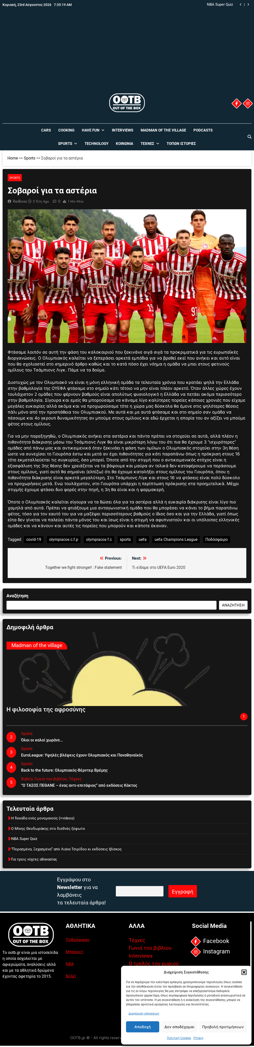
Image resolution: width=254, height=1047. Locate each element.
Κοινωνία (124, 143)
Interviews (122, 130)
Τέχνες (147, 143)
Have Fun (90, 130)
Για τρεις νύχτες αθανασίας (34, 859)
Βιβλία (27, 779)
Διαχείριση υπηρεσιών (143, 1013)
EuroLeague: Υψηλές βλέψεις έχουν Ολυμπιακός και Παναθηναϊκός (82, 755)
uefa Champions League (176, 539)
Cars (46, 130)
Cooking (66, 130)
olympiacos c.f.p (63, 539)
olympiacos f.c (99, 539)
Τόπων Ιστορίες (181, 143)
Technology (96, 143)
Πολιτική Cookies (179, 1038)
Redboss (20, 201)
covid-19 (33, 539)
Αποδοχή (142, 1026)
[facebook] (236, 103)
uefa (143, 539)
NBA (70, 963)
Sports (65, 143)
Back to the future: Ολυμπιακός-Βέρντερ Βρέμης (64, 770)
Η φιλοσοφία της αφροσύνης (46, 709)
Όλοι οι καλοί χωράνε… (42, 740)
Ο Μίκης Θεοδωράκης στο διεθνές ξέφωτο (48, 828)
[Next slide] (248, 4)
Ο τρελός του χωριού (154, 964)
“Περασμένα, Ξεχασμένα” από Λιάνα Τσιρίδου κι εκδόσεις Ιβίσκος (184, 5)
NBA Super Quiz (24, 839)
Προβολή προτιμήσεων (223, 1026)
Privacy (198, 1038)
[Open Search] (250, 137)
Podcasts (203, 130)
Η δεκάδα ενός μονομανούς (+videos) (42, 818)
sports (125, 539)
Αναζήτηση (17, 595)
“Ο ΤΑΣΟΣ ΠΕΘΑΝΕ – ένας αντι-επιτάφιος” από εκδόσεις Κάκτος (79, 785)
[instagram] (248, 103)
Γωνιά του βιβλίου (50, 779)
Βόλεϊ (71, 975)
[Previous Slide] (240, 4)
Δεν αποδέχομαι (179, 1026)
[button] (244, 972)
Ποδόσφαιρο (216, 539)
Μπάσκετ (74, 951)
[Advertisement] (127, 55)
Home (12, 158)
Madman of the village (163, 130)
